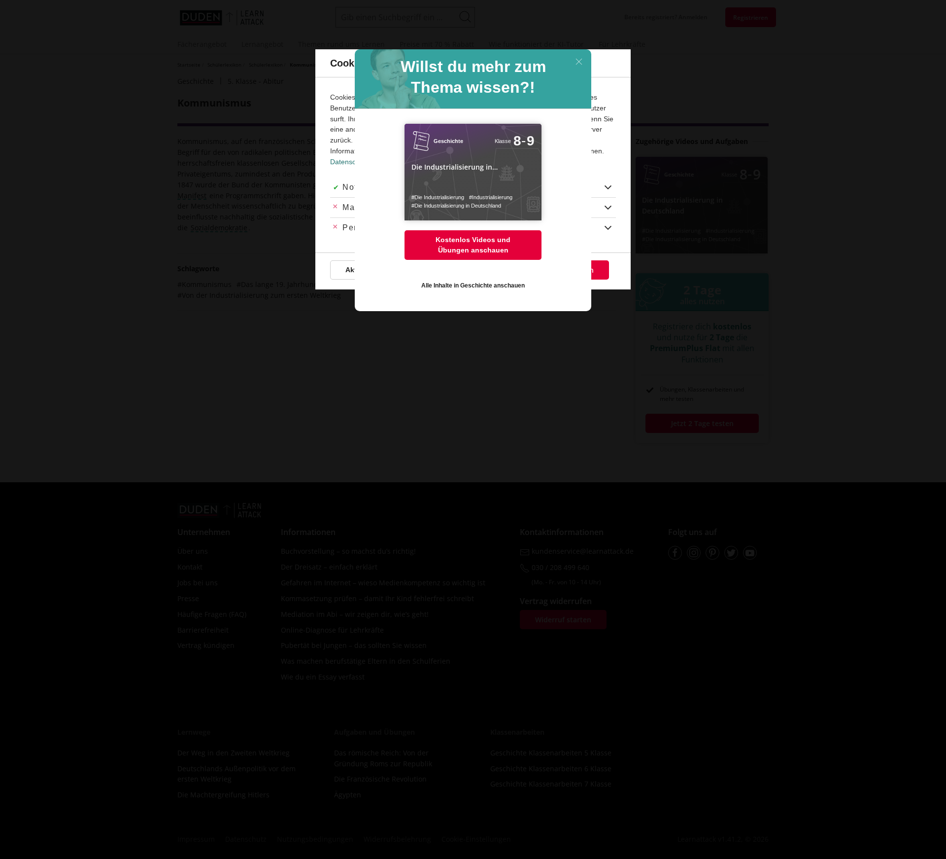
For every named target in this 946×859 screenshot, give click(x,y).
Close (579, 61)
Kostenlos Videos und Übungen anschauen (473, 245)
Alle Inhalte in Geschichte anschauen (473, 285)
